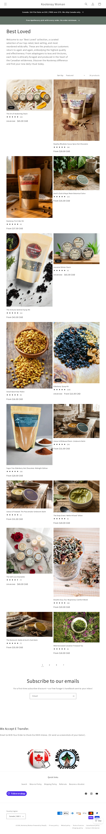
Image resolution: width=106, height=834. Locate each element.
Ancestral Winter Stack (62, 267)
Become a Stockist (76, 784)
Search (24, 784)
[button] (5, 4)
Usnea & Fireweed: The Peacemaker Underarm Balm (26, 512)
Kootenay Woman (27, 825)
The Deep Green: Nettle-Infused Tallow (68, 516)
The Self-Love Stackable (15, 577)
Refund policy (65, 825)
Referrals (63, 784)
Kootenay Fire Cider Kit (15, 221)
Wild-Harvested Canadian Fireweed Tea (68, 646)
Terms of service (78, 825)
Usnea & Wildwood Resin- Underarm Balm (69, 441)
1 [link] (42, 664)
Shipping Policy (50, 784)
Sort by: (60, 75)
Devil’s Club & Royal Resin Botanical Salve (69, 193)
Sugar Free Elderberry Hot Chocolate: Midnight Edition (27, 468)
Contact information (93, 828)
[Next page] (63, 665)
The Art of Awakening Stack (17, 114)
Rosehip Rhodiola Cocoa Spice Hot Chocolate (71, 144)
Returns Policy (36, 784)
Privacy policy (54, 825)
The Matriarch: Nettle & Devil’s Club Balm (22, 640)
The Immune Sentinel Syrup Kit (18, 310)
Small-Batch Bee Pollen (15, 392)
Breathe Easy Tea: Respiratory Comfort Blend (71, 600)
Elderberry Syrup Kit (61, 386)
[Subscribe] (73, 696)
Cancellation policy (93, 825)
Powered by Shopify (40, 825)
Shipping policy (77, 828)
